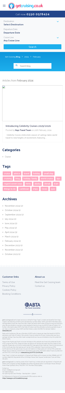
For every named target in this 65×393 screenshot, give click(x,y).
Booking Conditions (11, 294)
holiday (36, 173)
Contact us (40, 286)
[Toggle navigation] (5, 5)
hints (28, 184)
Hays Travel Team (23, 130)
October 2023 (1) (12, 254)
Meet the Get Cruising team (47, 282)
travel (26, 173)
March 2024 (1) (11, 236)
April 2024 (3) (11, 232)
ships (35, 189)
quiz (53, 189)
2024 (26, 56)
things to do (10, 189)
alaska (38, 184)
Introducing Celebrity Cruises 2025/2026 (28, 125)
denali (47, 184)
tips (58, 178)
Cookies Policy (9, 290)
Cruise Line (9, 37)
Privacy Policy (8, 286)
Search (32, 46)
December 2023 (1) (14, 245)
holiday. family (30, 178)
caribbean (24, 189)
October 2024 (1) (13, 210)
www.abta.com (7, 330)
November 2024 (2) (14, 206)
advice (17, 173)
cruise (7, 173)
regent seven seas (13, 184)
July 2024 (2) (10, 219)
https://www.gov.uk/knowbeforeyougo (14, 378)
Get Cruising (12, 56)
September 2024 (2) (14, 214)
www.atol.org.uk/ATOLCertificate (32, 352)
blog (17, 178)
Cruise (8, 156)
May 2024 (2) (11, 228)
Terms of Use (8, 282)
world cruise (47, 178)
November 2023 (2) (14, 250)
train (56, 184)
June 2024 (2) (11, 223)
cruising (8, 178)
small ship (48, 173)
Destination (9, 21)
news (44, 189)
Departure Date (10, 29)
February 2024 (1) (13, 241)
